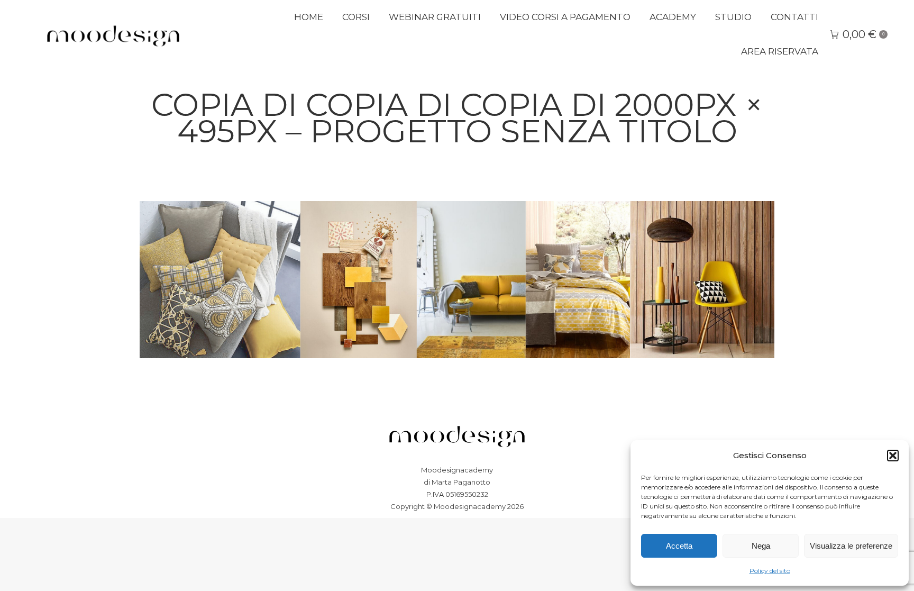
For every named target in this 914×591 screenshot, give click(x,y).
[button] (893, 455)
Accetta (679, 545)
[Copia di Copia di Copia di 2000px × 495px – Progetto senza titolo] (457, 279)
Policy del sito (770, 571)
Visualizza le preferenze (851, 545)
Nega (761, 545)
